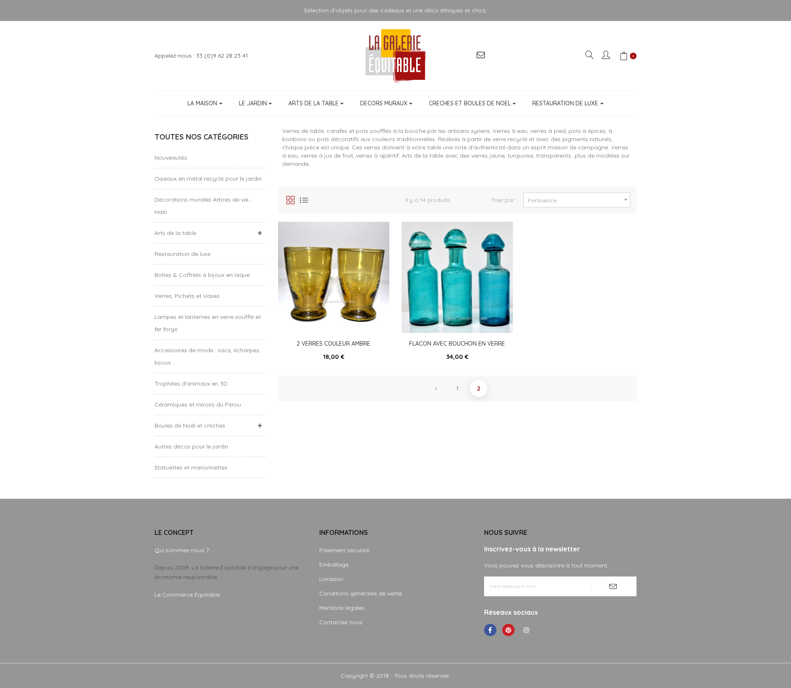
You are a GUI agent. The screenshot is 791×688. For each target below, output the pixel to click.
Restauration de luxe (182, 254)
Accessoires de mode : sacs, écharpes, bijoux (207, 356)
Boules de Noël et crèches (189, 425)
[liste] (304, 200)
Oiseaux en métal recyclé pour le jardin (208, 178)
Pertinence (579, 199)
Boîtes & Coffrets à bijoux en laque (202, 275)
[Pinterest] (508, 630)
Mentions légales (342, 607)
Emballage (334, 564)
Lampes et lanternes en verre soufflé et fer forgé (207, 323)
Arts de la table (175, 233)
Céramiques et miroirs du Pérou (197, 404)
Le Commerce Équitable (187, 594)
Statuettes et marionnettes (190, 467)
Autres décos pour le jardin (191, 446)
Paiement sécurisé (344, 550)
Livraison (331, 579)
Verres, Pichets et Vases (187, 296)
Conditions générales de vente (360, 593)
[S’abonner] (614, 586)
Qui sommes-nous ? (181, 550)
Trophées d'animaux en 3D (190, 383)
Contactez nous (341, 622)
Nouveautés (170, 157)
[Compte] (606, 55)
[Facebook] (490, 630)
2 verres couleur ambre (333, 343)
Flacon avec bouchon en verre (457, 343)
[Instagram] (526, 630)
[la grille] (290, 200)
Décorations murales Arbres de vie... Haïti (203, 206)
